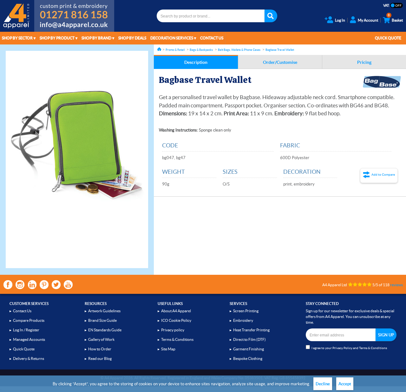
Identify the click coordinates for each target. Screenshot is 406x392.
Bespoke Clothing (247, 358)
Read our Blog (100, 358)
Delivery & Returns (28, 358)
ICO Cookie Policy (176, 320)
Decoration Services (171, 38)
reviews (396, 285)
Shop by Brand (96, 38)
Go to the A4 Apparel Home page (17, 16)
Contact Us (211, 38)
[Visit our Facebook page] (8, 284)
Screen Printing (246, 311)
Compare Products (28, 320)
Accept (344, 384)
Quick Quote (388, 38)
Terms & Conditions (177, 339)
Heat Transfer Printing (251, 330)
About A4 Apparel (176, 311)
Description (195, 62)
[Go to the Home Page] (159, 49)
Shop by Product (57, 38)
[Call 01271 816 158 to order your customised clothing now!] (74, 10)
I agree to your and (349, 348)
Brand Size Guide (102, 320)
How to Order (99, 349)
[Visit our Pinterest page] (44, 284)
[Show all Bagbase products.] (382, 82)
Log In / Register (26, 330)
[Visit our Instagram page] (20, 284)
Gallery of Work (101, 339)
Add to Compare (383, 174)
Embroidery (243, 320)
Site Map (168, 349)
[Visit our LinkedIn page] (32, 284)
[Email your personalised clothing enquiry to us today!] (74, 26)
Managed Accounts (29, 339)
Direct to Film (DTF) (249, 339)
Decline (323, 384)
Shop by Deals (132, 38)
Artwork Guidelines (104, 311)
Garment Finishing (248, 349)
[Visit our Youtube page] (68, 284)
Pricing (364, 62)
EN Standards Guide (104, 330)
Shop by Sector (17, 38)
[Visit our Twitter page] (56, 284)
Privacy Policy (342, 348)
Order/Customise (280, 62)
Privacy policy (172, 330)
